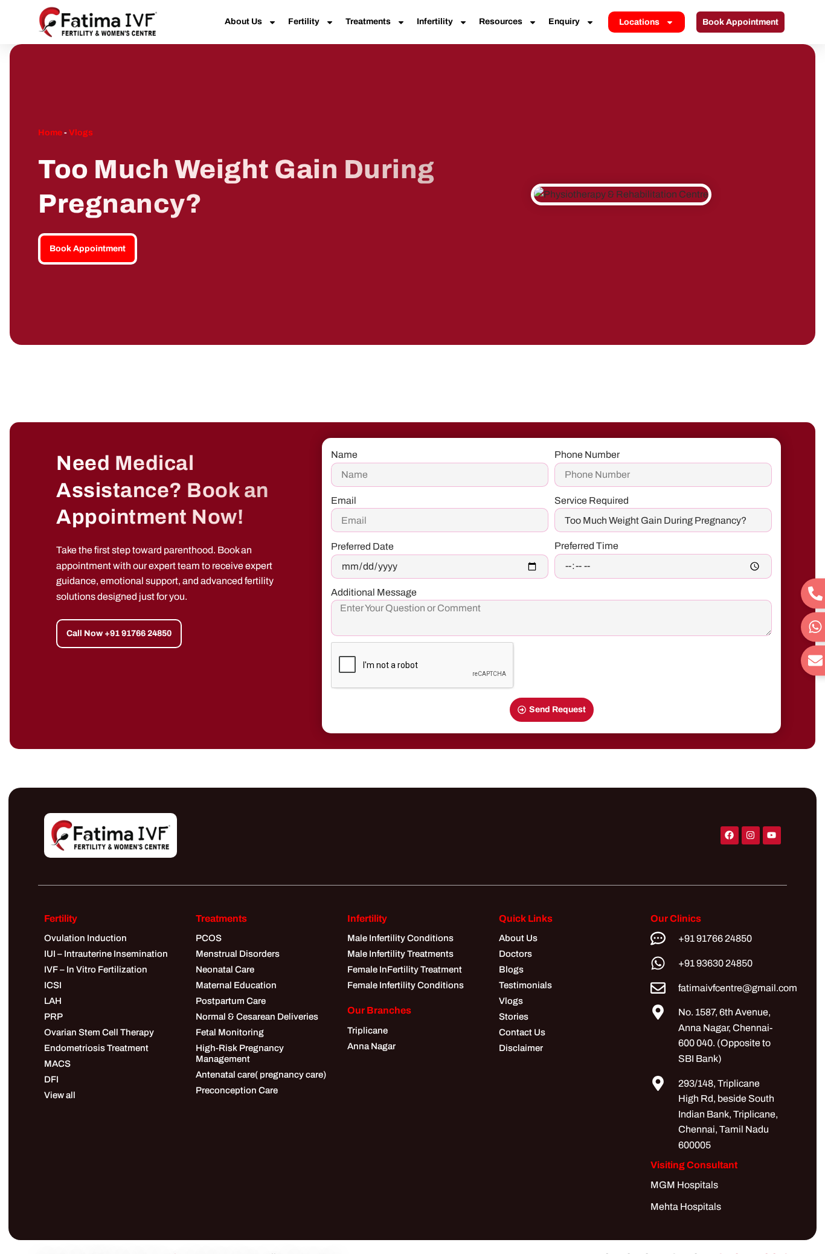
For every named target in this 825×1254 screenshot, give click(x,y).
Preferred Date (362, 546)
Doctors (515, 954)
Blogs (511, 969)
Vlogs (81, 132)
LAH (53, 1001)
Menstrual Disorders (238, 954)
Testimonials (525, 985)
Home (50, 132)
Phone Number (587, 454)
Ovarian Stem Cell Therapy (99, 1032)
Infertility (435, 21)
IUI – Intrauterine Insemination (106, 954)
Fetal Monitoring (230, 1032)
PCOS (209, 938)
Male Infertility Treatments (400, 954)
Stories (513, 1016)
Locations (639, 22)
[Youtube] (772, 835)
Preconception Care (237, 1090)
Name (344, 454)
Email (343, 500)
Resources (500, 21)
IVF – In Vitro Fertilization (95, 969)
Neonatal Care (225, 969)
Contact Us (522, 1032)
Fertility (303, 21)
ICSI (53, 985)
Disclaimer (521, 1048)
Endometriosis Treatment (96, 1048)
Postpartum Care (231, 1001)
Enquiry (564, 21)
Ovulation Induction (85, 938)
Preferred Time (586, 546)
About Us (243, 21)
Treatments (368, 21)
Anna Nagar (371, 1046)
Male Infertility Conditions (400, 938)
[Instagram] (751, 835)
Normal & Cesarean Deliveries (257, 1016)
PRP (53, 1016)
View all (59, 1095)
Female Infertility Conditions (405, 985)
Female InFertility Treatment (404, 969)
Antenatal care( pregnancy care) (261, 1074)
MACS (57, 1064)
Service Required (591, 500)
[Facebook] (730, 835)
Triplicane (367, 1030)
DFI (51, 1079)
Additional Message (374, 592)
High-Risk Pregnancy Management (240, 1053)
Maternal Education (236, 985)
